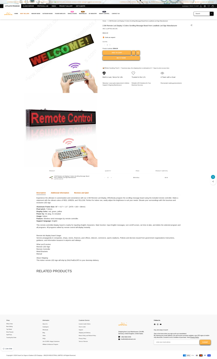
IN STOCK (185, 6)
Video (54, 6)
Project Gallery (66, 6)
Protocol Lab (42, 6)
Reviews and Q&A (81, 193)
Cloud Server (28, 6)
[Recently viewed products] (213, 177)
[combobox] (204, 14)
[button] (213, 6)
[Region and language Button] (205, 6)
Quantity (105, 41)
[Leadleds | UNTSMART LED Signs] (8, 14)
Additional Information (60, 193)
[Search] (212, 14)
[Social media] (213, 181)
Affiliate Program (12, 6)
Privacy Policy (194, 337)
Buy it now (121, 58)
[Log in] (201, 6)
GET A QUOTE (80, 6)
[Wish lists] (209, 6)
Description (41, 193)
